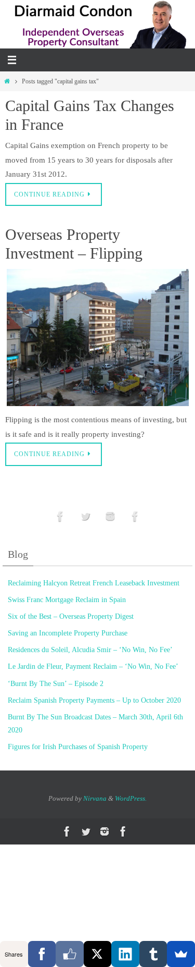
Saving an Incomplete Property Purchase (67, 633)
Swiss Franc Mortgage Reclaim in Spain (67, 600)
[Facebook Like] (70, 954)
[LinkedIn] (125, 954)
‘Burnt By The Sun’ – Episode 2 (55, 684)
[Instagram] (110, 516)
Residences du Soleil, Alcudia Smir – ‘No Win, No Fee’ (90, 650)
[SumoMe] (181, 954)
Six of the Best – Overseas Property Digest (71, 616)
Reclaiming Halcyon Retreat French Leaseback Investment (93, 583)
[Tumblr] (153, 954)
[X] (98, 954)
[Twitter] (85, 516)
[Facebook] (42, 954)
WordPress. (131, 798)
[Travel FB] (135, 516)
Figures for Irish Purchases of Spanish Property (78, 747)
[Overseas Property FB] (60, 516)
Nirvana (95, 798)
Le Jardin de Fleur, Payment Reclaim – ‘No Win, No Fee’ (93, 666)
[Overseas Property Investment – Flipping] (97, 337)
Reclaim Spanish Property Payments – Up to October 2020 (94, 700)
